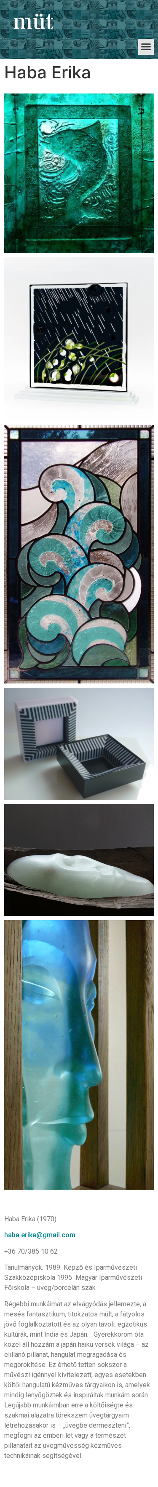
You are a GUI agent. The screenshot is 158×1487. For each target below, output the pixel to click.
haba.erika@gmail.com (39, 1235)
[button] (146, 47)
